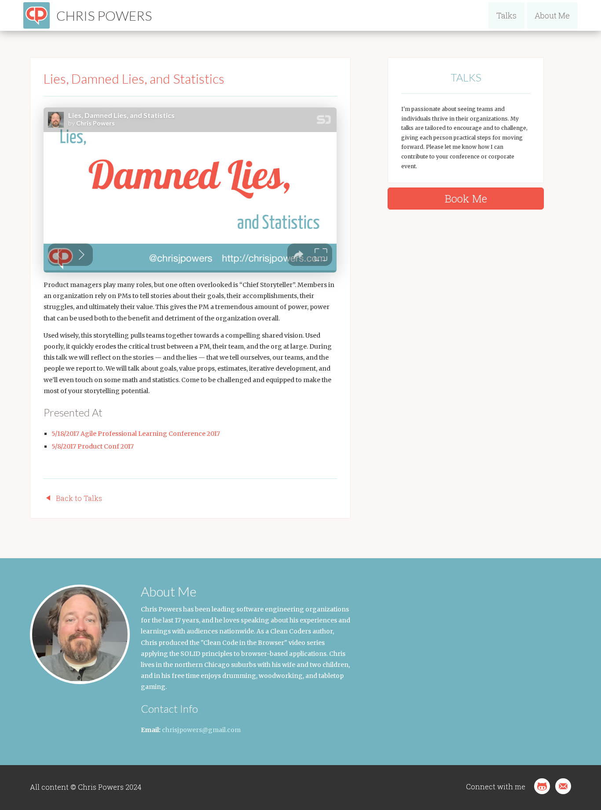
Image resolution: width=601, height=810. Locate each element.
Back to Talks (79, 498)
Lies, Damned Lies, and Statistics (134, 78)
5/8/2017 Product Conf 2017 (92, 446)
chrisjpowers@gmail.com (201, 730)
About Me (552, 15)
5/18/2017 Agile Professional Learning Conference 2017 (135, 434)
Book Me (466, 198)
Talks (506, 15)
